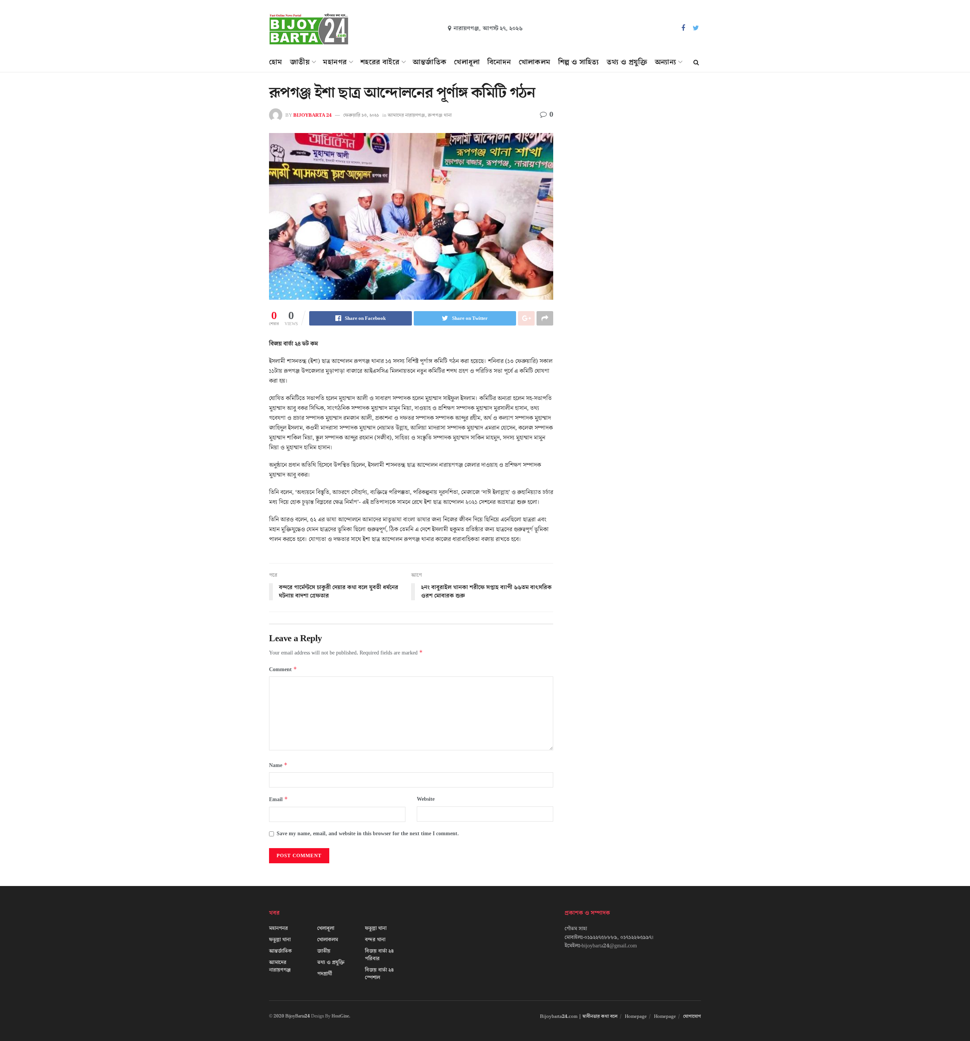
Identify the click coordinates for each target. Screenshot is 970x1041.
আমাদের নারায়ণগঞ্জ (406, 115)
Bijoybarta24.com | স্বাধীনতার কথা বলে (579, 1016)
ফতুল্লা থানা (280, 940)
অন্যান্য (665, 62)
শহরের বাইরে (379, 62)
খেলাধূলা (467, 62)
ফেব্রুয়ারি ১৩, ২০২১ (361, 115)
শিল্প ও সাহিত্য (578, 62)
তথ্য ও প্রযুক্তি (627, 62)
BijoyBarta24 (297, 1016)
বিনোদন (499, 62)
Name (278, 765)
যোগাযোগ (692, 1016)
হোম (275, 62)
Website (426, 799)
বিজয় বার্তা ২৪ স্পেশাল (379, 974)
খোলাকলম (535, 62)
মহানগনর (278, 928)
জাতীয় (300, 62)
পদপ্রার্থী (324, 974)
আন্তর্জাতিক (429, 62)
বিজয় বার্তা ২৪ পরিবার (379, 955)
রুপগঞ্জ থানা (440, 115)
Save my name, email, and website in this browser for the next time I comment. (368, 833)
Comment (283, 669)
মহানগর (335, 62)
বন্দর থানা (375, 940)
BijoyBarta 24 (312, 115)
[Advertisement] (635, 154)
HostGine (340, 1016)
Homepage (636, 1016)
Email (278, 799)
